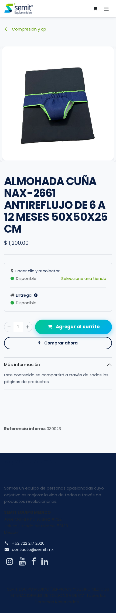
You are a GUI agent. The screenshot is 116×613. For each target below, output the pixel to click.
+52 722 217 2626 (28, 543)
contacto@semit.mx (32, 549)
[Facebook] (33, 561)
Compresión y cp (28, 29)
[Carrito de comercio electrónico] (95, 8)
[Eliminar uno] (9, 327)
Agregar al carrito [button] (77, 326)
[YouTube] (22, 561)
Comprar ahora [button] (60, 343)
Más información (22, 364)
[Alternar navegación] (106, 8)
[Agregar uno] (27, 327)
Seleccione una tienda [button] (83, 278)
